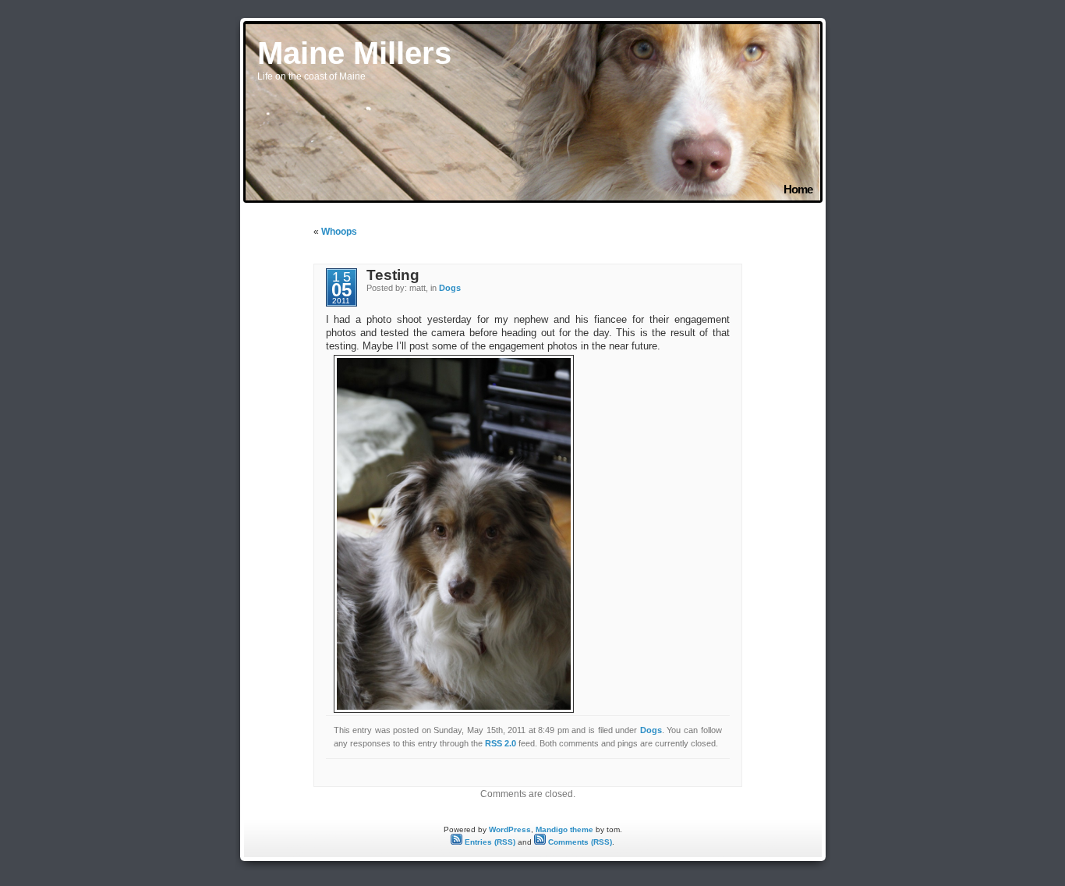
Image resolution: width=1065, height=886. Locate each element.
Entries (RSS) (488, 842)
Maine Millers (354, 53)
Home (798, 189)
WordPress (510, 829)
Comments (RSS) (579, 842)
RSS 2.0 (500, 743)
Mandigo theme (564, 829)
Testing (392, 275)
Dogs (450, 287)
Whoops (339, 231)
